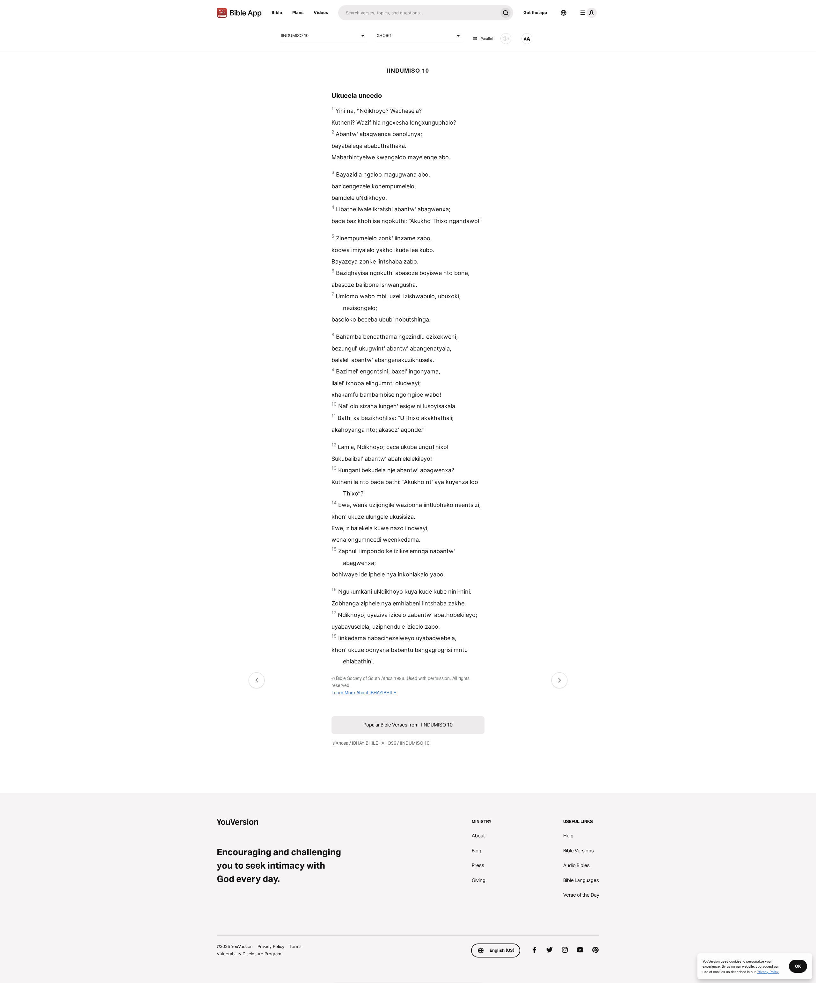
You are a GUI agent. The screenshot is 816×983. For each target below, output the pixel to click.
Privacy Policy (271, 946)
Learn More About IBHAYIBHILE (364, 692)
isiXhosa (340, 743)
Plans (297, 12)
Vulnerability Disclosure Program (249, 953)
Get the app (535, 12)
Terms (295, 946)
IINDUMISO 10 (295, 35)
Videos (321, 12)
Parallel (487, 38)
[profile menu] (587, 12)
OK (798, 966)
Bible (277, 12)
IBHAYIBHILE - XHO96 (374, 743)
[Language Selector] (563, 12)
